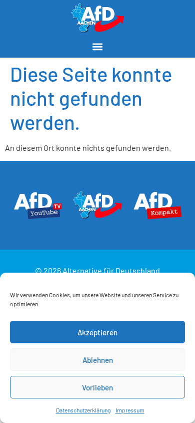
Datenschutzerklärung (83, 409)
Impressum (130, 409)
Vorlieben (97, 387)
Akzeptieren (98, 332)
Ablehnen (97, 359)
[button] (98, 46)
